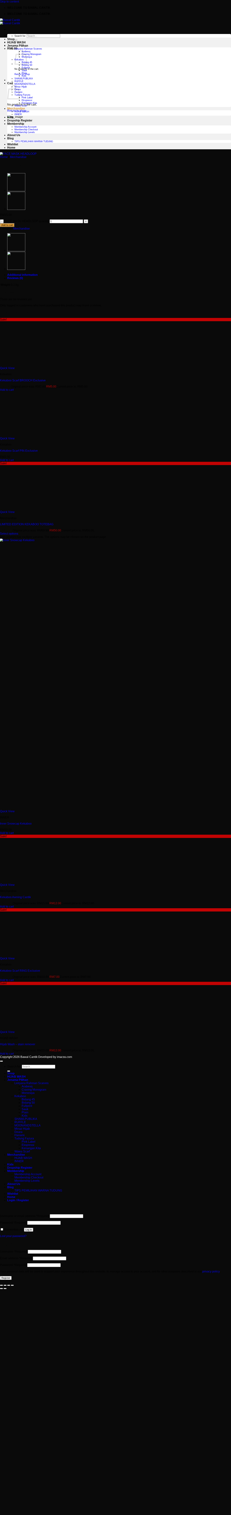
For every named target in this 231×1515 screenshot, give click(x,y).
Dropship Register (19, 120)
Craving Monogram (31, 54)
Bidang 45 (28, 1099)
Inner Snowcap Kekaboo (16, 823)
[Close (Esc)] (12, 1285)
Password (13, 1222)
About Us (13, 135)
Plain (24, 73)
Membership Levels (24, 132)
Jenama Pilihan (17, 45)
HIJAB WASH (16, 42)
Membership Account (25, 126)
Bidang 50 (27, 65)
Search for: (20, 36)
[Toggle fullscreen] (5, 1285)
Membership (15, 123)
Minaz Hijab (20, 86)
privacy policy (211, 1271)
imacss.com (64, 1056)
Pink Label (27, 97)
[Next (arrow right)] (5, 1288)
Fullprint (26, 67)
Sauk (24, 70)
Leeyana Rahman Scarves (28, 48)
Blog (10, 138)
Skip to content (9, 1)
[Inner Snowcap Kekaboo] (16, 190)
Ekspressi (27, 100)
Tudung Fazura (22, 94)
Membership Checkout (26, 129)
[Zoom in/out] (1, 1285)
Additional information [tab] (22, 274)
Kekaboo (20, 1096)
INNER (18, 114)
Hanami (19, 1135)
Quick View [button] (7, 368)
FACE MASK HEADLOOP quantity (26, 221)
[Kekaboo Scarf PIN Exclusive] (16, 209)
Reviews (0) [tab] (15, 278)
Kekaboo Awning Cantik (15, 897)
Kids (24, 75)
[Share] (8, 1285)
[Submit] (15, 39)
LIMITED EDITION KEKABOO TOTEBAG (26, 524)
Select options (9, 533)
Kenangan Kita (29, 103)
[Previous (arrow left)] (1, 1288)
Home (11, 147)
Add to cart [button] (7, 389)
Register (5, 1278)
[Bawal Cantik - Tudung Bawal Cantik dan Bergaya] (10, 21)
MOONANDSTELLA (24, 84)
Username (13, 1251)
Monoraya (28, 1092)
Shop (11, 39)
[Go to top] (1, 1061)
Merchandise (16, 108)
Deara (18, 1131)
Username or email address (24, 1215)
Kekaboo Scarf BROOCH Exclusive (23, 380)
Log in (28, 1229)
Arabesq (27, 1086)
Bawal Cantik (29, 1056)
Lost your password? (13, 1236)
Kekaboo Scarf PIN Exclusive (19, 450)
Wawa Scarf (20, 105)
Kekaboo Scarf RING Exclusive (20, 970)
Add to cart (7, 225)
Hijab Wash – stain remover (17, 1044)
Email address (16, 1258)
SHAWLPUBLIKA (23, 78)
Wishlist (12, 144)
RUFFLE (18, 81)
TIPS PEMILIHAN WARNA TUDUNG (33, 141)
